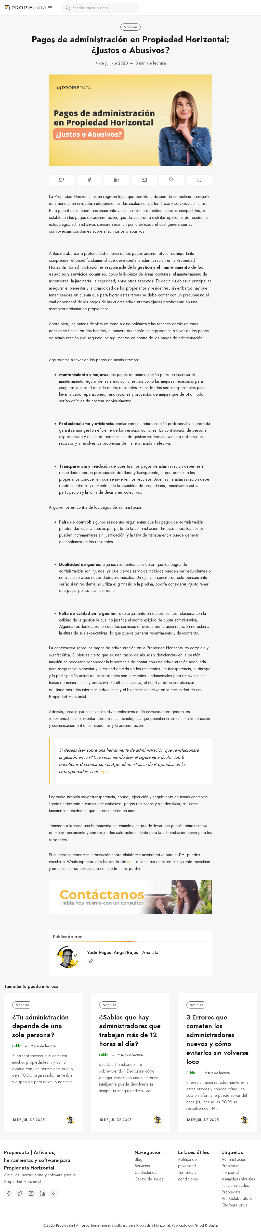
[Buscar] (67, 7)
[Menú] (50, 8)
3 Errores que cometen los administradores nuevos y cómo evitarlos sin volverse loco (217, 1039)
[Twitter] (19, 1193)
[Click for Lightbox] (130, 897)
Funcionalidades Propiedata (235, 1189)
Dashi (212, 1225)
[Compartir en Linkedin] (116, 180)
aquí (103, 771)
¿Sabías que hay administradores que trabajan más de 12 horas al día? (130, 1031)
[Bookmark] (199, 180)
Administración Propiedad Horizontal (233, 1165)
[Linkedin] (42, 1193)
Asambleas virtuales (238, 1179)
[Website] (91, 961)
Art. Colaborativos (237, 1198)
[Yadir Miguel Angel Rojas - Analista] (71, 1120)
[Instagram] (31, 1193)
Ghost (199, 1225)
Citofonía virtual (234, 1205)
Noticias (130, 27)
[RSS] (53, 1193)
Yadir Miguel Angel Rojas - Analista (123, 952)
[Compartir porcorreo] (144, 180)
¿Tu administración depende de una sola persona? (40, 1026)
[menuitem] (152, 1159)
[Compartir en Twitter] (61, 180)
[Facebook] (8, 1193)
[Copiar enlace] (172, 180)
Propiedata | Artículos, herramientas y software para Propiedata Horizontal (113, 1225)
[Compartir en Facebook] (89, 180)
